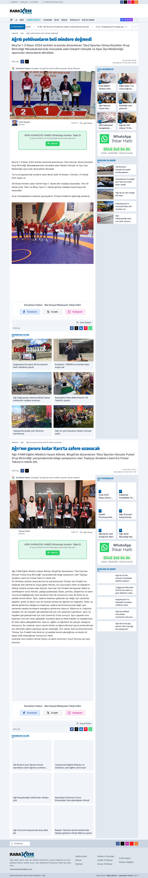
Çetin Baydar (24, 123)
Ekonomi (47, 20)
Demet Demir (24, 532)
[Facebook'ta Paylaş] (22, 61)
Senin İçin (128, 20)
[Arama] (136, 19)
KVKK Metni (125, 858)
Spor (56, 20)
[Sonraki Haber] (135, 26)
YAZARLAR (18, 844)
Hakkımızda (81, 856)
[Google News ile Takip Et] (86, 123)
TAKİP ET (54, 144)
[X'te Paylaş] (27, 61)
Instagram (77, 312)
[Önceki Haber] (132, 26)
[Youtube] (132, 2)
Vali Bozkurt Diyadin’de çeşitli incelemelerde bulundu (53, 27)
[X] (125, 2)
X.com (54, 312)
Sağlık (64, 20)
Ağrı (21, 20)
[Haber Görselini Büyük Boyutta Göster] (52, 95)
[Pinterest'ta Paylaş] (86, 328)
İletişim (34, 2)
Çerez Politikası (105, 864)
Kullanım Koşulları (105, 856)
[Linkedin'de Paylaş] (81, 328)
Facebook (32, 312)
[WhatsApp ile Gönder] (90, 328)
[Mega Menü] (11, 20)
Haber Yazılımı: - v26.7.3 (117, 875)
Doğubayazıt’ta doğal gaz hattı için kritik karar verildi (111, 27)
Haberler (15, 33)
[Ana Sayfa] (16, 20)
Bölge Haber (88, 20)
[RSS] (136, 2)
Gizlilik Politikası (105, 860)
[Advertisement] (53, 284)
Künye (14, 2)
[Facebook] (121, 2)
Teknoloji (75, 20)
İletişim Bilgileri (126, 862)
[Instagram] (129, 2)
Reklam (24, 2)
